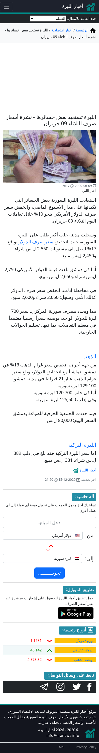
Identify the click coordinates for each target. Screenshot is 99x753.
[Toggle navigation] (6, 6)
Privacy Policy (86, 747)
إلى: (89, 558)
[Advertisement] (49, 75)
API (61, 747)
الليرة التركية (82, 444)
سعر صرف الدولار (36, 242)
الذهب (89, 356)
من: (89, 535)
